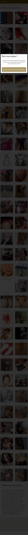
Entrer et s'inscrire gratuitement (14, 69)
